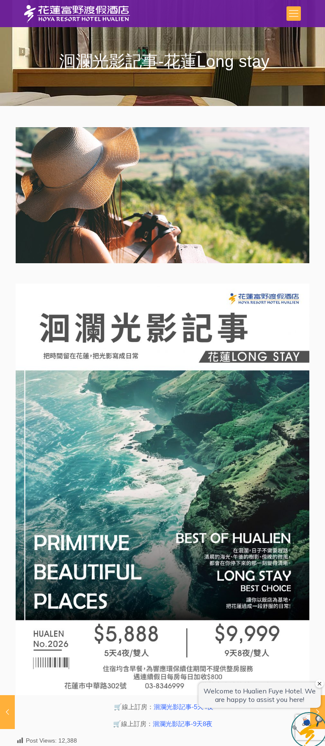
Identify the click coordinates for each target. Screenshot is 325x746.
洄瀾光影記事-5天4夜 (183, 706)
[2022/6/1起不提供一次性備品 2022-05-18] (7, 712)
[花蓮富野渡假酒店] (77, 13)
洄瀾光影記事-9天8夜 (182, 723)
